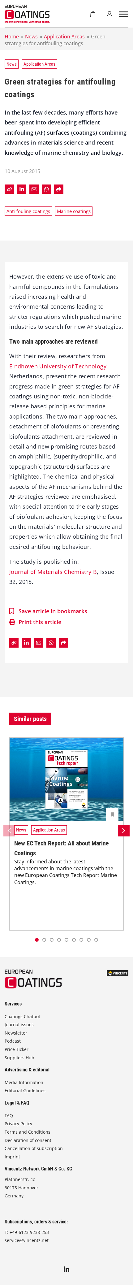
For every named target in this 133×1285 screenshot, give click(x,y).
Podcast (13, 1041)
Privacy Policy (18, 1124)
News (31, 36)
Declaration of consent (28, 1140)
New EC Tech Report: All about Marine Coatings (61, 848)
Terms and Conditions (27, 1132)
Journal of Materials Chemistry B (53, 571)
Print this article (40, 622)
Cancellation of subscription (34, 1148)
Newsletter (16, 1033)
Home (12, 36)
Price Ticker (16, 1049)
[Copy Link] (9, 189)
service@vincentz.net (27, 1240)
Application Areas (64, 36)
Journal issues (19, 1024)
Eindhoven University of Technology (57, 366)
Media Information (24, 1082)
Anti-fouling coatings (28, 211)
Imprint (12, 1157)
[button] (44, 940)
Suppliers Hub (19, 1058)
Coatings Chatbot (22, 1016)
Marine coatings (74, 211)
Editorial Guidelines (25, 1090)
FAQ (9, 1115)
